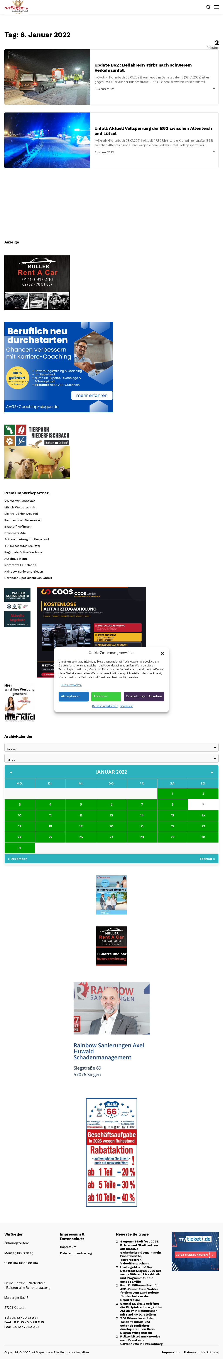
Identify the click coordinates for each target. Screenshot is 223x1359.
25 (50, 837)
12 (81, 815)
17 (19, 826)
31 (19, 848)
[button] (162, 653)
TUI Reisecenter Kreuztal (22, 546)
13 (111, 815)
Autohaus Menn (15, 558)
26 (81, 837)
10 (19, 815)
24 (20, 837)
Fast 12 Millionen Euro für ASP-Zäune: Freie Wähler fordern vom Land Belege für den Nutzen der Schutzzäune (139, 1293)
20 (111, 826)
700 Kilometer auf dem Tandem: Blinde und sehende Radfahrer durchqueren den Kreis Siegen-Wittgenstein (137, 1325)
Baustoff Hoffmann (18, 526)
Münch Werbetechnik (19, 507)
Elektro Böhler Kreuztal (21, 513)
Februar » (207, 859)
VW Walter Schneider (19, 501)
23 (203, 826)
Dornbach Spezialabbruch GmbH (28, 578)
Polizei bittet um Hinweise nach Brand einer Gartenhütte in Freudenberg (141, 1340)
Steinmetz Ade (15, 533)
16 (203, 815)
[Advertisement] (111, 200)
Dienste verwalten (71, 685)
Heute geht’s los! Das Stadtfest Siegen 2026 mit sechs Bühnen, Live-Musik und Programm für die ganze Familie (140, 1274)
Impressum (126, 706)
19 (81, 826)
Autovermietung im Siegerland (26, 539)
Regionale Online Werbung (23, 552)
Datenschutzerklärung (105, 706)
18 (50, 826)
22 (172, 826)
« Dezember (17, 859)
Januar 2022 (111, 772)
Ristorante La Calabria (20, 565)
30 (203, 837)
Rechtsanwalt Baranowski (22, 520)
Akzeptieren (70, 696)
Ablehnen (100, 696)
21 (142, 826)
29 (172, 837)
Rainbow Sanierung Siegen (23, 571)
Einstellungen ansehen (144, 696)
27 (111, 837)
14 (142, 815)
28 (142, 837)
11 (50, 815)
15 (172, 815)
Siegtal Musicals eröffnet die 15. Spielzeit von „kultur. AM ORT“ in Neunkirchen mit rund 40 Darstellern (141, 1309)
